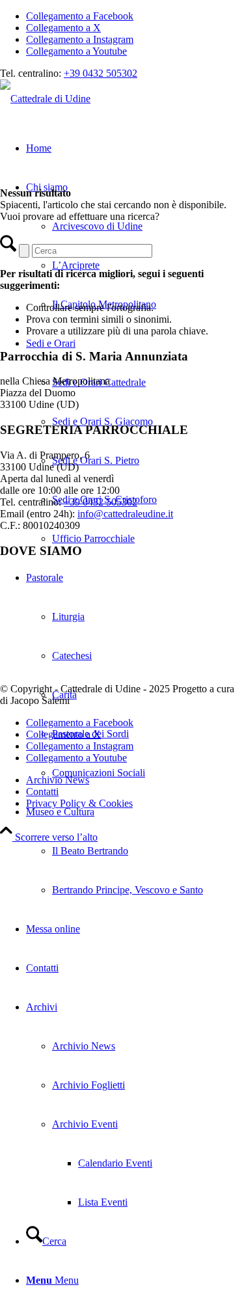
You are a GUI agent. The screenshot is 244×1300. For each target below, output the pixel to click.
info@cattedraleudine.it (125, 513)
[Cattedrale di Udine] (45, 98)
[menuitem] (135, 441)
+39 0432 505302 (100, 73)
